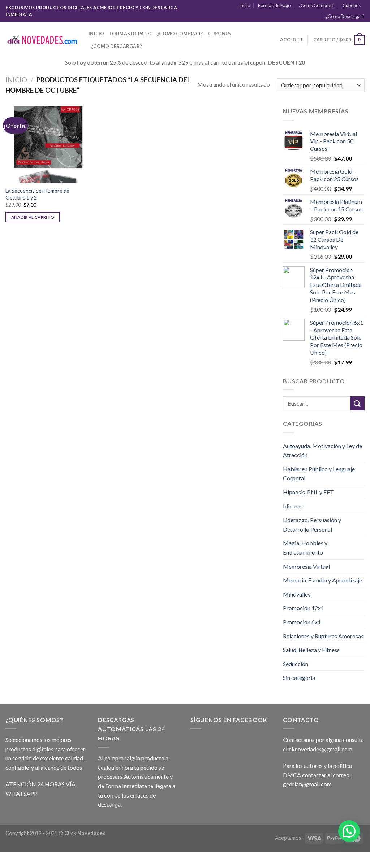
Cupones (352, 5)
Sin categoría (299, 677)
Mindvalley (297, 594)
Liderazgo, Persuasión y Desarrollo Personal (312, 524)
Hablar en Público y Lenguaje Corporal (319, 474)
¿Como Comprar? (316, 5)
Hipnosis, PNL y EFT (308, 492)
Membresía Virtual (306, 566)
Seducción (295, 663)
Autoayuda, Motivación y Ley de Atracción (322, 450)
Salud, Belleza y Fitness (311, 649)
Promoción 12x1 (303, 607)
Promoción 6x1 (302, 622)
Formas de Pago (274, 5)
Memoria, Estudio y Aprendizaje (322, 580)
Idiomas (293, 506)
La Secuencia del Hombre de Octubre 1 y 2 (37, 194)
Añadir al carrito (33, 217)
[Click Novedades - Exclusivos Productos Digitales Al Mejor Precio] (41, 40)
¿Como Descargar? (345, 16)
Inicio (244, 5)
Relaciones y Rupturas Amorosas (323, 636)
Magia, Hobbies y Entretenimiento (305, 547)
